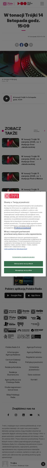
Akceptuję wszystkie (23, 270)
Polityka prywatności (23, 228)
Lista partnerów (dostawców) (15, 249)
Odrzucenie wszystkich (23, 264)
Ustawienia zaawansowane (23, 257)
